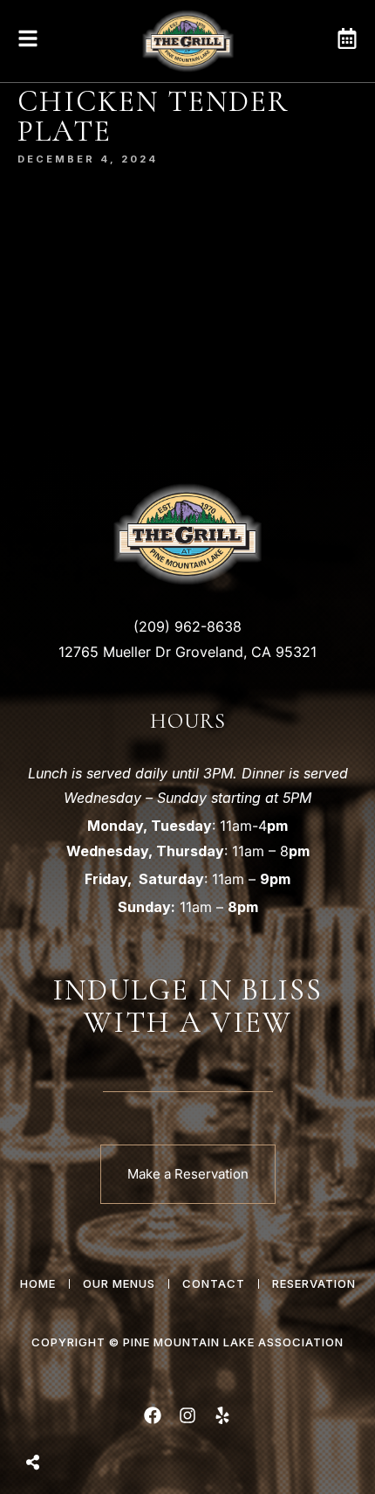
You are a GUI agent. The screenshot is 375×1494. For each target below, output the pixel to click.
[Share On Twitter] (76, 1417)
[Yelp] (222, 1415)
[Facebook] (152, 1415)
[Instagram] (187, 1415)
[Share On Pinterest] (105, 1417)
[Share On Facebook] (47, 1417)
